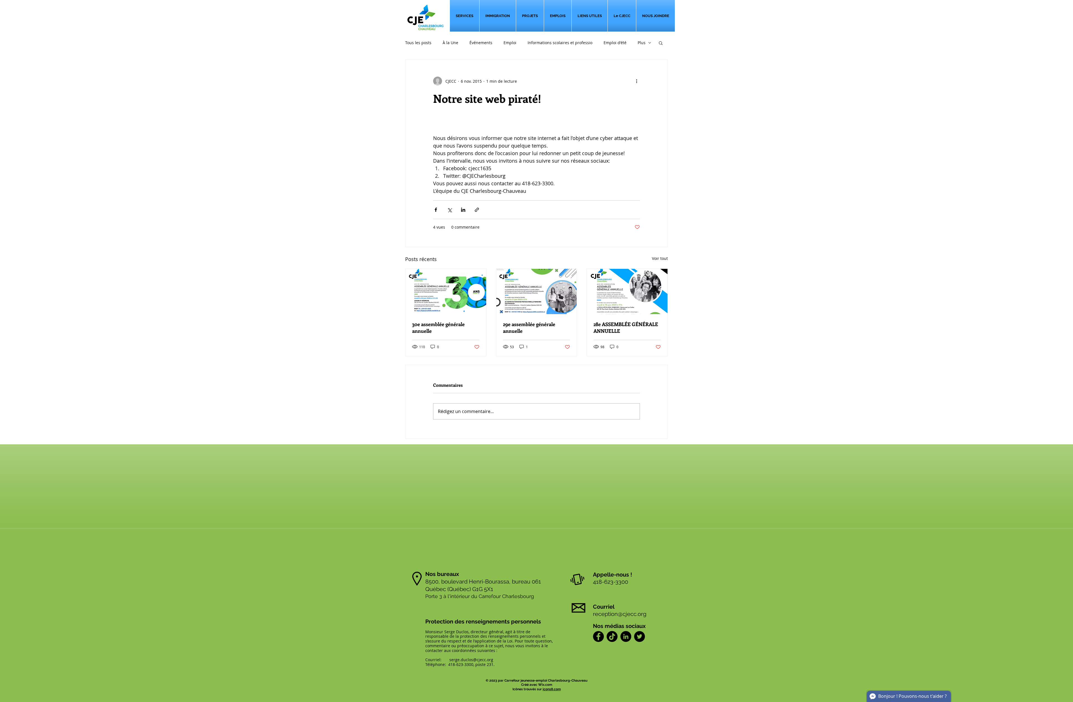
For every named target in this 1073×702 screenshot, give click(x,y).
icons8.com (552, 689)
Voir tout (660, 258)
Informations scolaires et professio (560, 42)
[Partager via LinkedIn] (463, 209)
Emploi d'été (615, 42)
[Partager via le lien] (476, 209)
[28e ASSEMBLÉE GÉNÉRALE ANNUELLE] (627, 291)
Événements (480, 42)
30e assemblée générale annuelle (438, 327)
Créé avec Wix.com (536, 685)
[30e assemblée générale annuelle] (445, 291)
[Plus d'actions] (636, 81)
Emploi (510, 42)
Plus (641, 42)
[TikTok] (612, 636)
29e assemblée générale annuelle (529, 327)
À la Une (450, 42)
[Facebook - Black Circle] (598, 636)
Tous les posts (418, 42)
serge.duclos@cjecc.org (471, 659)
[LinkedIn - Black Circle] (625, 636)
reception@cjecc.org (619, 614)
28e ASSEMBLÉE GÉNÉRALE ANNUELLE (626, 327)
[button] (660, 43)
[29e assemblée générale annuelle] (536, 291)
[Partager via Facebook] (435, 209)
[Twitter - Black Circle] (639, 636)
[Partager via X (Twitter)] (449, 209)
